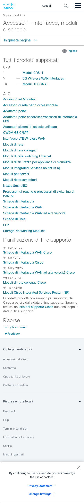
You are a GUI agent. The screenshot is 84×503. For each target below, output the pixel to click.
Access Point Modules (19, 99)
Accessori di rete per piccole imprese (30, 105)
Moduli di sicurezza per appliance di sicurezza (37, 162)
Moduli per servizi (16, 174)
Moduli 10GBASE (35, 84)
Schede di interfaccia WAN (22, 207)
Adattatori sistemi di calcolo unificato (30, 126)
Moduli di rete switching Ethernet (27, 156)
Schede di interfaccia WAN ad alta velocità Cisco (39, 272)
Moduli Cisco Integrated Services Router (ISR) (36, 292)
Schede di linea (14, 219)
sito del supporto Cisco (36, 307)
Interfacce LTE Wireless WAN (24, 138)
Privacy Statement (40, 485)
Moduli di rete (13, 144)
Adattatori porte (14, 111)
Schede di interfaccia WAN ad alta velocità (34, 213)
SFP (6, 225)
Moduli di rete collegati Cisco (24, 282)
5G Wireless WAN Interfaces (43, 78)
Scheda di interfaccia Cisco (23, 262)
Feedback (13, 333)
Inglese (72, 50)
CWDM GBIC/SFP (16, 132)
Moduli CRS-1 (33, 72)
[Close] (78, 468)
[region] (42, 482)
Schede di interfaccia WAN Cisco (27, 252)
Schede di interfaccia (18, 201)
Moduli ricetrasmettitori (20, 179)
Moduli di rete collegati (20, 150)
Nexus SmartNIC (15, 185)
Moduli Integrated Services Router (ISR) (31, 168)
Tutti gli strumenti (15, 327)
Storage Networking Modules (24, 231)
